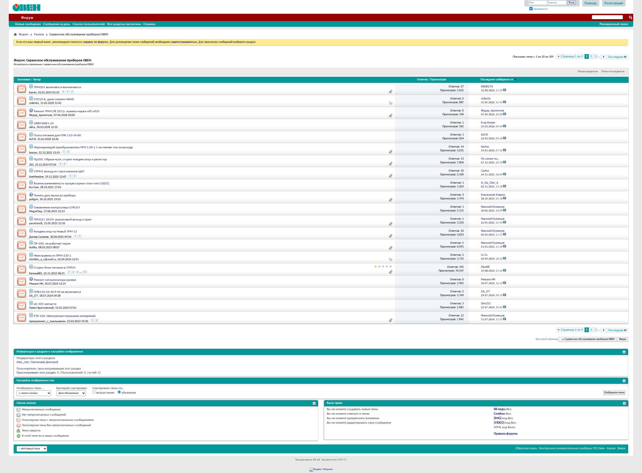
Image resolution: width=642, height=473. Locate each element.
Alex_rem (23, 362)
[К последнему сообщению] (504, 90)
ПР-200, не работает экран (52, 243)
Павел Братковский (41, 307)
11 (84, 272)
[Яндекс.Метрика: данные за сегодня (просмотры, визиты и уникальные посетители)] (321, 470)
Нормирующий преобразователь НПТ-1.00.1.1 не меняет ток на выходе (83, 147)
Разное (39, 34)
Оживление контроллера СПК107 (57, 207)
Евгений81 (35, 273)
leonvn (33, 152)
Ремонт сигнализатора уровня (55, 280)
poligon (33, 199)
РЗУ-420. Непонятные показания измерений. (65, 316)
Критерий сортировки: (71, 388)
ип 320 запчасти (45, 304)
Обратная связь (526, 448)
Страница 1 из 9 (572, 56)
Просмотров (438, 79)
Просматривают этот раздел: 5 (38, 372)
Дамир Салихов (39, 237)
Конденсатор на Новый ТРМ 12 (55, 231)
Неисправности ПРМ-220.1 (52, 255)
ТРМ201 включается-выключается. (58, 87)
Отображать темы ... (30, 388)
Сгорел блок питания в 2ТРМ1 (55, 267)
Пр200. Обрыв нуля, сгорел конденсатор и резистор (70, 159)
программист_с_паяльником (47, 321)
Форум (27, 18)
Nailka (33, 247)
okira (32, 127)
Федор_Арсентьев (40, 115)
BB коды (500, 409)
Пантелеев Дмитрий (44, 362)
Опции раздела (586, 71)
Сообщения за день (56, 24)
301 (31, 164)
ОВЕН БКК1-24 (44, 123)
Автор (37, 79)
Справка (149, 24)
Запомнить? (540, 9)
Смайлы (499, 413)
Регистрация (613, 3)
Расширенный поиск (614, 24)
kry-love (34, 187)
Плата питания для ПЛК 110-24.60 (57, 135)
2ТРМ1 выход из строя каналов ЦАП (59, 171)
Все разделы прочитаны (124, 24)
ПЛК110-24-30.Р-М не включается (57, 292)
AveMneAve (36, 176)
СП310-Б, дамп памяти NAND (54, 99)
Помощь (591, 3)
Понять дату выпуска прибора (54, 195)
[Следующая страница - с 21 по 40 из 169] (603, 57)
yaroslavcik (35, 223)
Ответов (422, 79)
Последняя (615, 57)
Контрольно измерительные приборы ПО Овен (572, 448)
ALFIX (32, 139)
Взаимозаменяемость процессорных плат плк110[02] (71, 183)
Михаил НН (36, 283)
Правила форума (505, 433)
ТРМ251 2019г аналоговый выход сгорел (63, 219)
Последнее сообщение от (497, 79)
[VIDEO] (499, 422)
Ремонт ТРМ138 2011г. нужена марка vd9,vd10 (66, 111)
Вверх (622, 339)
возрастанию (105, 392)
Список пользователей (89, 24)
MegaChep (35, 211)
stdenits (34, 103)
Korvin (33, 92)
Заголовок (23, 79)
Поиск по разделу (611, 71)
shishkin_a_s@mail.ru (42, 259)
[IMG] (497, 418)
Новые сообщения (28, 24)
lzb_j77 (33, 295)
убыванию (128, 392)
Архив (611, 448)
